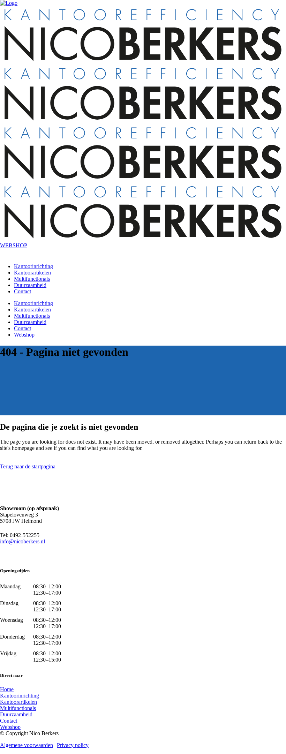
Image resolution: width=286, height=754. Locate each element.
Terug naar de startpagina (27, 466)
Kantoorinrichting (19, 696)
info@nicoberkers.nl (22, 541)
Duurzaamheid (16, 714)
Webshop (10, 727)
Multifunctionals (18, 708)
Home (7, 689)
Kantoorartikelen (18, 702)
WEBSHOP (13, 245)
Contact (8, 721)
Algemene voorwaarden (26, 745)
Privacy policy (73, 745)
